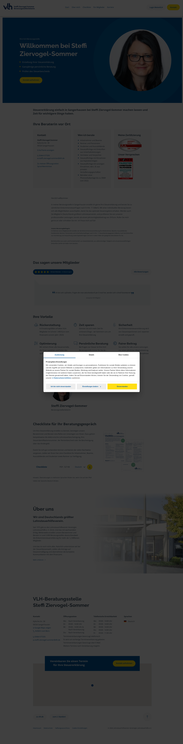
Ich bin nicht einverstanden (61, 386)
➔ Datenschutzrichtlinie (61, 378)
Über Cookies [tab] (123, 355)
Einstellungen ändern (90, 386)
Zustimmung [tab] (59, 355)
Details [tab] (91, 355)
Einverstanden (122, 386)
